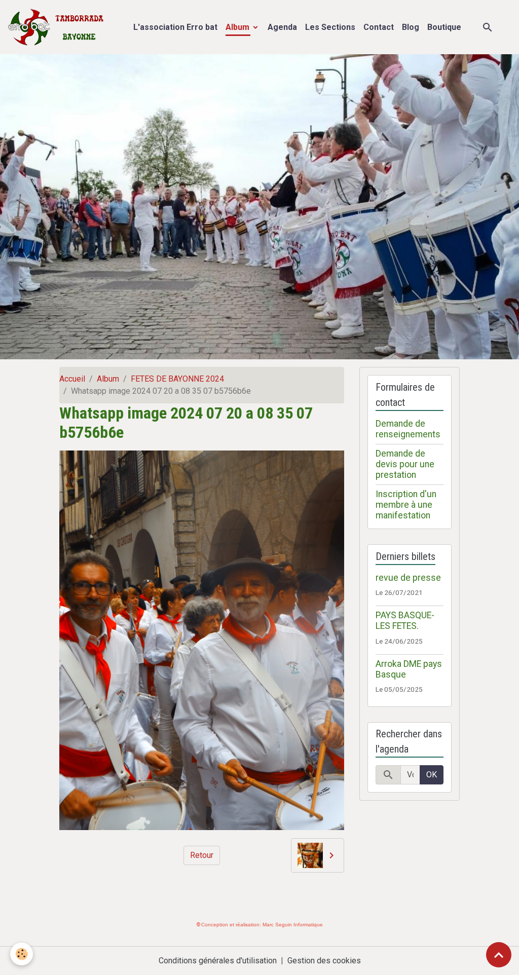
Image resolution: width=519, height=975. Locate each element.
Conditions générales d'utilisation (218, 960)
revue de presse (408, 578)
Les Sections (330, 27)
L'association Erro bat (175, 27)
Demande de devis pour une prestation (405, 464)
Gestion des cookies (324, 960)
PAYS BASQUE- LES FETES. (405, 620)
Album (238, 27)
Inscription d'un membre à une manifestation (406, 504)
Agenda (282, 27)
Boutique (444, 27)
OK (431, 774)
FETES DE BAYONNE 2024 (177, 379)
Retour (201, 855)
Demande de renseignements (408, 429)
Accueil (72, 379)
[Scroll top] (498, 954)
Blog (410, 27)
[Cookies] (21, 954)
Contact (378, 27)
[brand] (58, 27)
